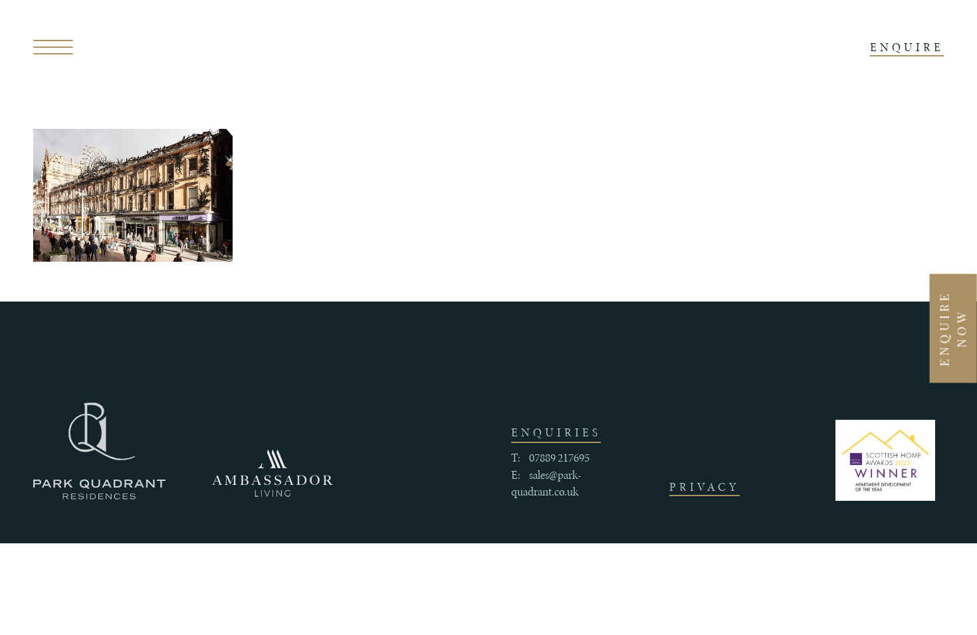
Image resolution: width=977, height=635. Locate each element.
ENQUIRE (907, 47)
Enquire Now (953, 328)
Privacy (704, 487)
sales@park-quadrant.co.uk (546, 483)
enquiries (556, 432)
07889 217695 (559, 458)
